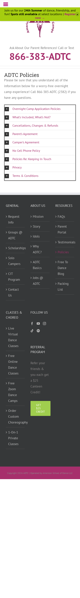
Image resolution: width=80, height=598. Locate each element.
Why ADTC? (37, 249)
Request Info (13, 219)
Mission (38, 216)
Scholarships (15, 248)
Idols (36, 236)
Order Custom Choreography (15, 416)
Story (36, 226)
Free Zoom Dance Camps (12, 392)
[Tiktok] (32, 330)
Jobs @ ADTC (38, 281)
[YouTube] (38, 323)
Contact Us (13, 292)
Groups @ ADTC (15, 235)
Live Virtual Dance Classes (13, 337)
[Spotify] (38, 330)
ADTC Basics (37, 265)
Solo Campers (14, 261)
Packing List (63, 286)
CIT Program (14, 277)
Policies (63, 252)
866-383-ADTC (40, 56)
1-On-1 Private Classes (13, 438)
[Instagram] (44, 323)
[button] (40, 109)
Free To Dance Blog (63, 268)
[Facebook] (32, 323)
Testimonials (65, 242)
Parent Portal (62, 229)
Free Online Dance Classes (13, 364)
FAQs (61, 216)
